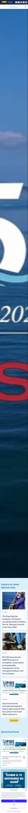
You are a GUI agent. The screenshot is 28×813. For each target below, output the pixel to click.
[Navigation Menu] (25, 7)
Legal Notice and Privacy (16, 811)
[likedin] (26, 2)
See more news (14, 720)
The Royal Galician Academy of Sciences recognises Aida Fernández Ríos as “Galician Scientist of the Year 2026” (14, 621)
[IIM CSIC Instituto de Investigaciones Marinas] (14, 6)
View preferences (14, 808)
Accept (14, 801)
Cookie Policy (9, 811)
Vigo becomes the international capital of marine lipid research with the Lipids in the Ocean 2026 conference (13, 708)
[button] (26, 790)
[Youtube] (21, 2)
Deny (14, 804)
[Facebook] (16, 2)
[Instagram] (24, 2)
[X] (19, 2)
